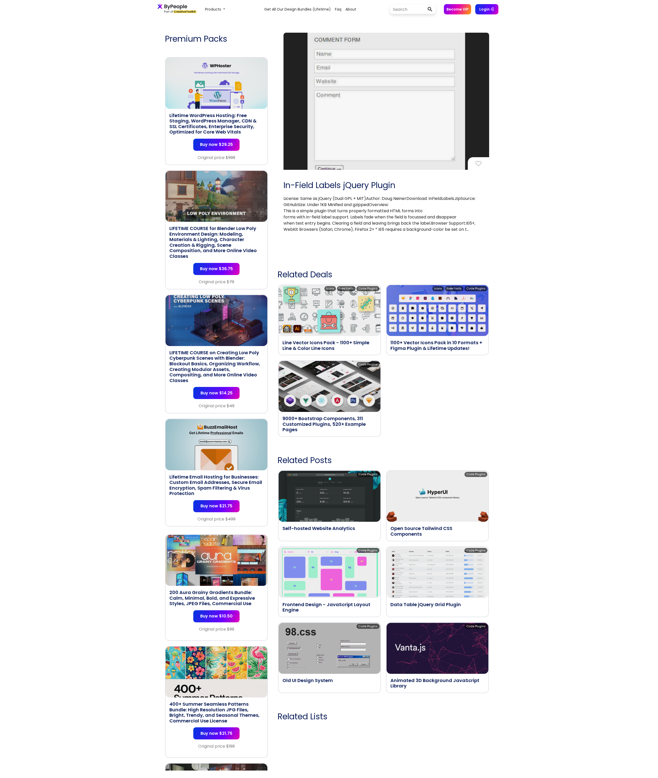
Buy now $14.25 (216, 393)
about (350, 9)
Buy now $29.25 (216, 144)
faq (338, 9)
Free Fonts (346, 288)
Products (213, 9)
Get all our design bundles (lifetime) (297, 9)
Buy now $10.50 (216, 616)
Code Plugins (368, 288)
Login (484, 9)
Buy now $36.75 (216, 269)
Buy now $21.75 (216, 506)
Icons (330, 288)
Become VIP (457, 9)
